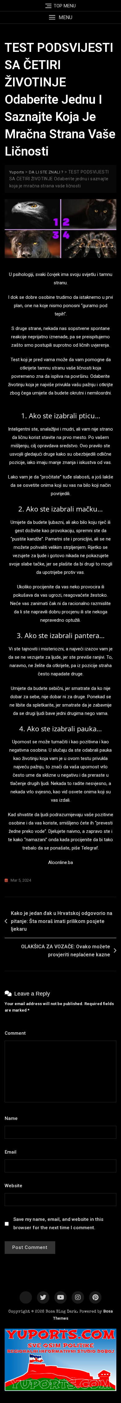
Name (13, 1118)
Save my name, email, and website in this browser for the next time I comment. (58, 1223)
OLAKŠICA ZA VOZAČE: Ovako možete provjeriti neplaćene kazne (65, 951)
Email (12, 1152)
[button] (60, 17)
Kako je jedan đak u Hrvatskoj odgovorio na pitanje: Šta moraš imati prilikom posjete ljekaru (61, 921)
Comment (17, 1033)
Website (13, 1185)
